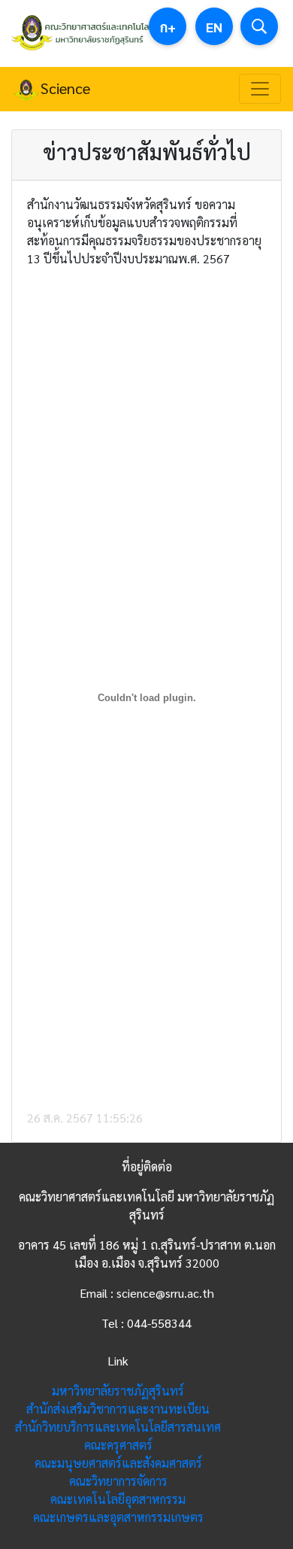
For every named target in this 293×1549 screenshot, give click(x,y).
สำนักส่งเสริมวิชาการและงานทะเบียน (118, 1409)
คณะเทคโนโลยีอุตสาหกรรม (118, 1499)
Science (65, 88)
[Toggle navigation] (260, 89)
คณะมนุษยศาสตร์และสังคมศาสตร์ (118, 1463)
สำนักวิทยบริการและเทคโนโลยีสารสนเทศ (118, 1427)
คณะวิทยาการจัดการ (118, 1481)
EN (214, 26)
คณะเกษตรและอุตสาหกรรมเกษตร (118, 1517)
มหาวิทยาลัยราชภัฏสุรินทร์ (118, 1391)
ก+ (168, 26)
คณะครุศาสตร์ (118, 1445)
